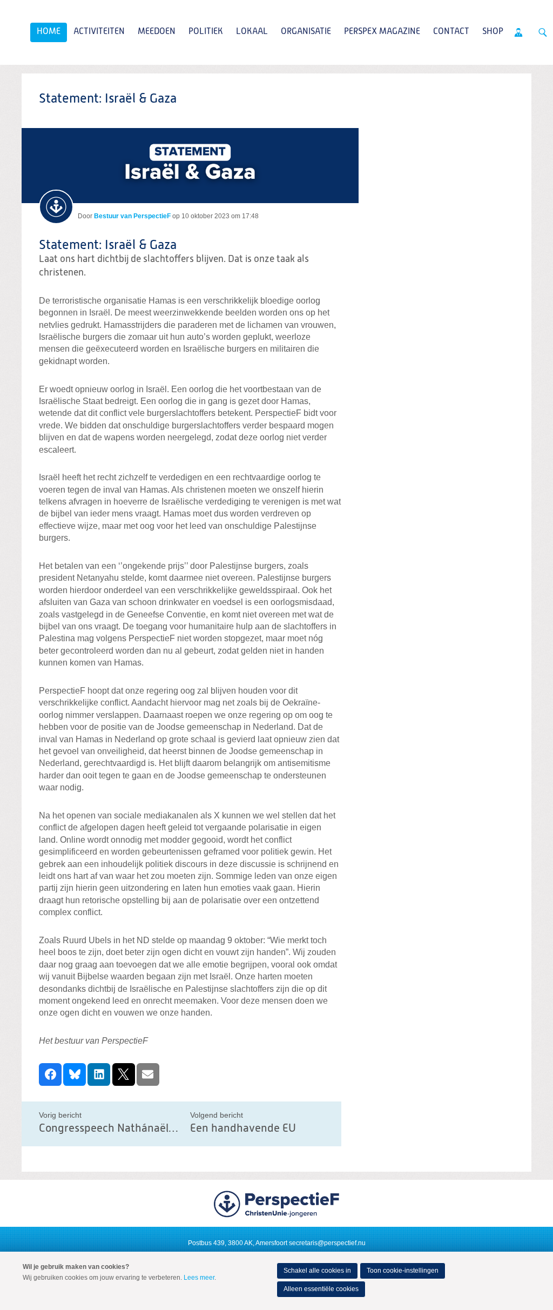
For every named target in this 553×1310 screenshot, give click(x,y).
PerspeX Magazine (382, 32)
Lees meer (199, 1277)
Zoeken (542, 32)
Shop (492, 32)
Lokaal (252, 32)
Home (48, 32)
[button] (50, 1074)
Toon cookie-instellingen (403, 1270)
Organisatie (306, 32)
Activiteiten (99, 32)
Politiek (205, 32)
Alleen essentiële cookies (321, 1289)
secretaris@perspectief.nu (327, 1243)
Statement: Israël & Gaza (108, 245)
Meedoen (157, 32)
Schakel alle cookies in (317, 1270)
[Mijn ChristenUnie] (518, 32)
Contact (451, 32)
